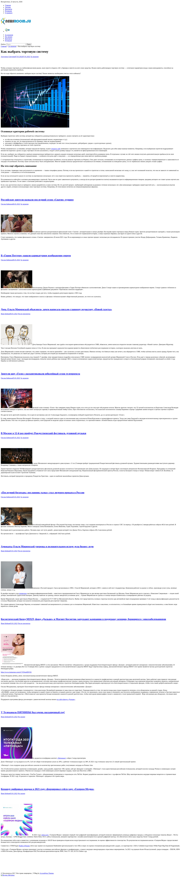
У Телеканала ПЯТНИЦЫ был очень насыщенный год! (33, 712)
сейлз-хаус (45, 835)
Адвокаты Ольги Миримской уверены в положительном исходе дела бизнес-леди (47, 546)
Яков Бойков (5, 314)
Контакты (8, 9)
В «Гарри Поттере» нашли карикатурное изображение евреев (36, 255)
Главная (8, 5)
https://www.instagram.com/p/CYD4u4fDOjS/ (16, 672)
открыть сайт (56, 149)
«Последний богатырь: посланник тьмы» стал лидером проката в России (42, 492)
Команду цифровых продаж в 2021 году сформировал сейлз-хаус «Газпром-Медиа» (47, 789)
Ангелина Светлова (8, 57)
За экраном (9, 35)
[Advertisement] (90, 62)
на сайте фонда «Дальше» (66, 699)
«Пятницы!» (61, 758)
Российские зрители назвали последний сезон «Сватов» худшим (37, 199)
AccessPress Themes (47, 873)
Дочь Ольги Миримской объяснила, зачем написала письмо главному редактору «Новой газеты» (56, 309)
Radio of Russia (24, 846)
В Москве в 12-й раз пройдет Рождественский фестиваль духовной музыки (43, 433)
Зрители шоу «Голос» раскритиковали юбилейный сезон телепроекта (40, 373)
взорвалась (23, 593)
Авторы (8, 7)
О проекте (8, 13)
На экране (8, 37)
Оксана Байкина (7, 204)
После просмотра (24, 314)
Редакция (8, 11)
